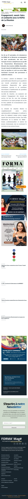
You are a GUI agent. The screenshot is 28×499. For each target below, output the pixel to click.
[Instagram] (17, 444)
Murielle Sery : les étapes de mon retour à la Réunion (12, 377)
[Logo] (7, 2)
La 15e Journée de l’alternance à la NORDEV (12, 283)
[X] (14, 253)
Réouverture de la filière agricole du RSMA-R (21, 156)
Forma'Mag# (9, 495)
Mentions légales (22, 495)
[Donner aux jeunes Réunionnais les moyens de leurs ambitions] (14, 327)
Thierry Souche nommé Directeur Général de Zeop (14, 300)
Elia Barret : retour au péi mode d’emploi (11, 387)
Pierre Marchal (8, 379)
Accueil (2, 12)
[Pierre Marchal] (3, 25)
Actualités (3, 263)
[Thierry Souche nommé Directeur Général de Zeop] (14, 309)
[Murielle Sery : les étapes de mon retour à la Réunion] (14, 370)
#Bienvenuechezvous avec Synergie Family (6, 156)
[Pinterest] (14, 256)
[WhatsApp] (14, 260)
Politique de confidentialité (14, 497)
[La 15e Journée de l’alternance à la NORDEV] (14, 292)
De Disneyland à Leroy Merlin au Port (10, 391)
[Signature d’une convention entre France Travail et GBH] (14, 275)
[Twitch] (23, 444)
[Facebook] (14, 250)
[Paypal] (20, 444)
